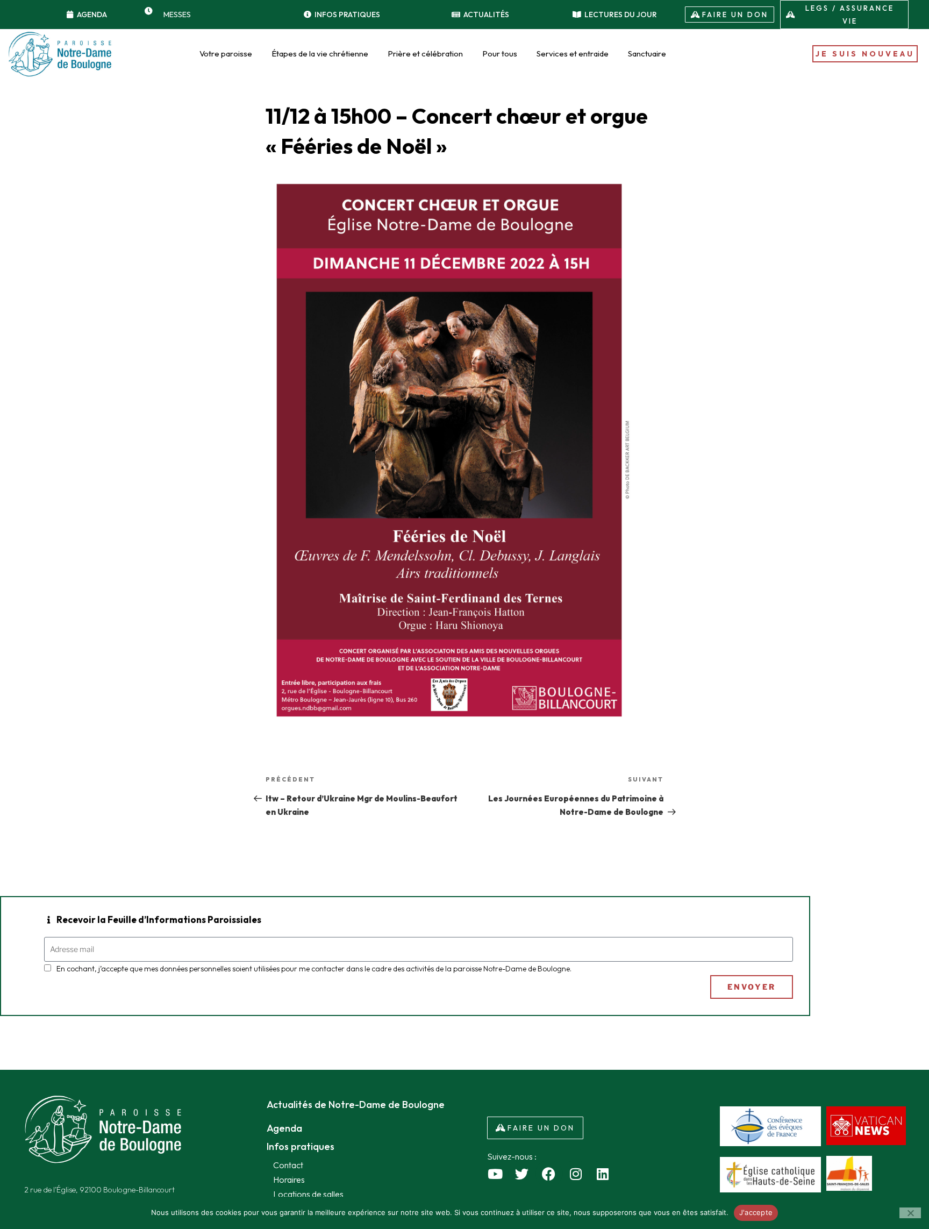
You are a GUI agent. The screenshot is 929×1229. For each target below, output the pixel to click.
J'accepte (756, 1212)
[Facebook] (548, 1173)
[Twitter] (522, 1173)
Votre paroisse (225, 53)
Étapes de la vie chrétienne (319, 53)
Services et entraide (573, 53)
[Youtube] (495, 1173)
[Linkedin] (602, 1173)
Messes (177, 14)
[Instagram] (575, 1173)
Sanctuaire (647, 53)
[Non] (910, 1212)
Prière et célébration (425, 53)
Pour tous (499, 53)
